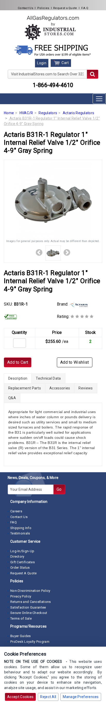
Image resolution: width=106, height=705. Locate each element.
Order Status (20, 567)
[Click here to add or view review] (81, 316)
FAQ (13, 522)
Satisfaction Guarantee (28, 607)
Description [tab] (17, 378)
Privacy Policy (20, 596)
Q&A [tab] (12, 398)
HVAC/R (26, 113)
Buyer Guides (20, 636)
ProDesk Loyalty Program (29, 642)
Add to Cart (17, 362)
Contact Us (25, 8)
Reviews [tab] (85, 388)
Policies (43, 8)
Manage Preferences (81, 697)
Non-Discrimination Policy (30, 591)
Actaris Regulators (78, 113)
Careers (16, 511)
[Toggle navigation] (99, 99)
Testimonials (20, 533)
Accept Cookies (20, 697)
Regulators (48, 113)
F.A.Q (85, 8)
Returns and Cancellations (30, 602)
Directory (17, 556)
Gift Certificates (22, 562)
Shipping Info (20, 528)
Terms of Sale (21, 618)
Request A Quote (23, 573)
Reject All (48, 697)
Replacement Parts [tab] (24, 388)
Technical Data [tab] (48, 378)
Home (9, 113)
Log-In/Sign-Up (22, 551)
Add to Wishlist (74, 362)
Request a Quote (65, 8)
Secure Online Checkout (28, 613)
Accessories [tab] (59, 388)
